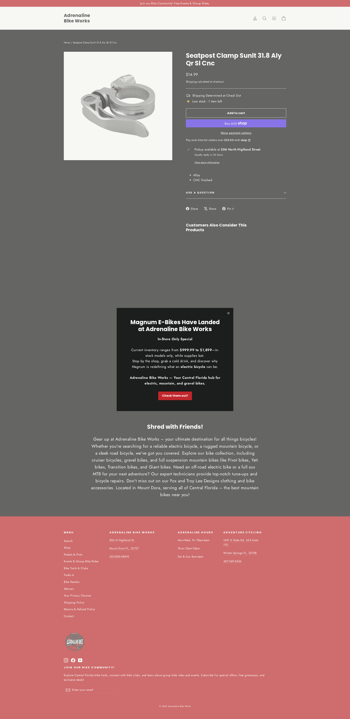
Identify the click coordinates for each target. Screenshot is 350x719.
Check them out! (175, 396)
